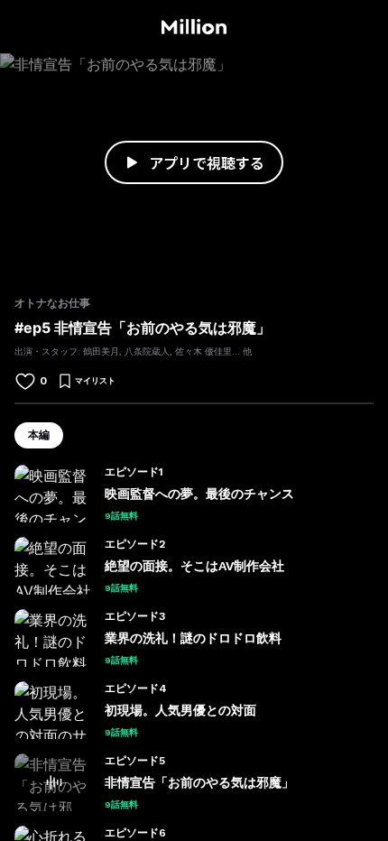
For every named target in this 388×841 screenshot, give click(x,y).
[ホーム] (194, 27)
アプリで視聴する (206, 162)
